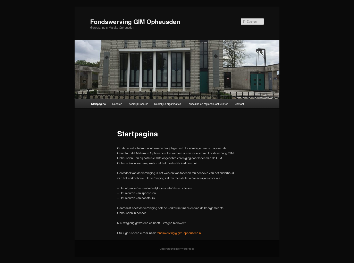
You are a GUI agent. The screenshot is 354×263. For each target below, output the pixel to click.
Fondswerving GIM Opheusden (135, 21)
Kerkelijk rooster (138, 104)
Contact (239, 104)
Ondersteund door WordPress (177, 249)
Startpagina (98, 104)
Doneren (117, 104)
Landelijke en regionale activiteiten (207, 104)
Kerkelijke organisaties (167, 104)
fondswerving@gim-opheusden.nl (179, 233)
